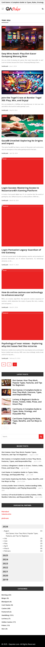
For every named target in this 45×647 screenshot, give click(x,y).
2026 (5, 526)
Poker (4, 625)
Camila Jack (5, 66)
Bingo (4, 598)
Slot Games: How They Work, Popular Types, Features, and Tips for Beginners (27, 382)
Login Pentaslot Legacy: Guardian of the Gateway (21, 251)
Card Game (6, 605)
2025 (5, 555)
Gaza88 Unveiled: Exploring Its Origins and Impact (22, 142)
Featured (5, 612)
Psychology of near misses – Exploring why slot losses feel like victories (22, 345)
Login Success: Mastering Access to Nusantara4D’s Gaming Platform (20, 189)
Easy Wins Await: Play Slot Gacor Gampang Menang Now (19, 55)
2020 (5, 575)
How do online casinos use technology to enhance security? (22, 293)
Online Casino (7, 622)
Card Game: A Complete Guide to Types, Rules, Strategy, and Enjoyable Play (26, 411)
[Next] (6, 428)
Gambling (5, 72)
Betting (5, 595)
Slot (4, 27)
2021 (5, 571)
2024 (5, 559)
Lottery (5, 618)
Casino (5, 116)
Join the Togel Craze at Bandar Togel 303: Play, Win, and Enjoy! (21, 99)
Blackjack (5, 602)
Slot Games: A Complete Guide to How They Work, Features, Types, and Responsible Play (27, 392)
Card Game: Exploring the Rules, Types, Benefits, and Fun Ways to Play (27, 420)
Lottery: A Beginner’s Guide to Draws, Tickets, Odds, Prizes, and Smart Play (27, 401)
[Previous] (3, 428)
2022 (5, 567)
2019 (5, 579)
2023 (5, 563)
